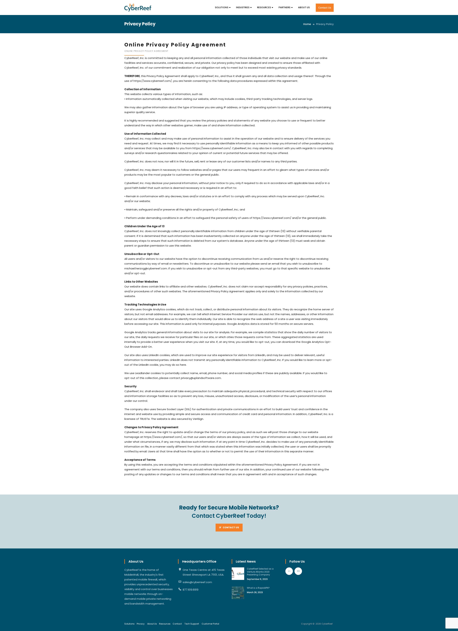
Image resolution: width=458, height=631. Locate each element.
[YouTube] (298, 571)
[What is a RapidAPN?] (238, 593)
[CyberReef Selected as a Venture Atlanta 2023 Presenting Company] (238, 573)
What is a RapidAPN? (258, 587)
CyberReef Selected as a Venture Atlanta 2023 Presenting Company (260, 571)
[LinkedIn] (289, 571)
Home (307, 24)
